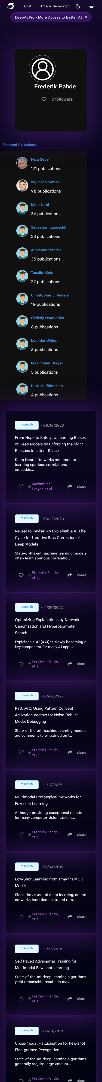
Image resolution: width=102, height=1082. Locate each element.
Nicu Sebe (40, 159)
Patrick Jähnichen (47, 385)
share (81, 486)
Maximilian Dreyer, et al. (42, 486)
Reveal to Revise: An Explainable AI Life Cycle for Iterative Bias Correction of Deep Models (50, 537)
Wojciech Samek (45, 181)
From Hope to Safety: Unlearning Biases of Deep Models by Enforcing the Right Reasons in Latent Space (50, 444)
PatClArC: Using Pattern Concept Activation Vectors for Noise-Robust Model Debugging (46, 715)
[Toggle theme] (77, 6)
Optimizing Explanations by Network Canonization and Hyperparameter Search (47, 626)
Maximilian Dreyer (47, 363)
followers (62, 99)
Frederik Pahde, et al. (45, 575)
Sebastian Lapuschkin (50, 227)
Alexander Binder (46, 249)
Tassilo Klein (42, 272)
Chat (28, 6)
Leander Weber (44, 340)
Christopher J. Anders (50, 295)
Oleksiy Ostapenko (47, 317)
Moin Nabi (40, 204)
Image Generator (55, 6)
